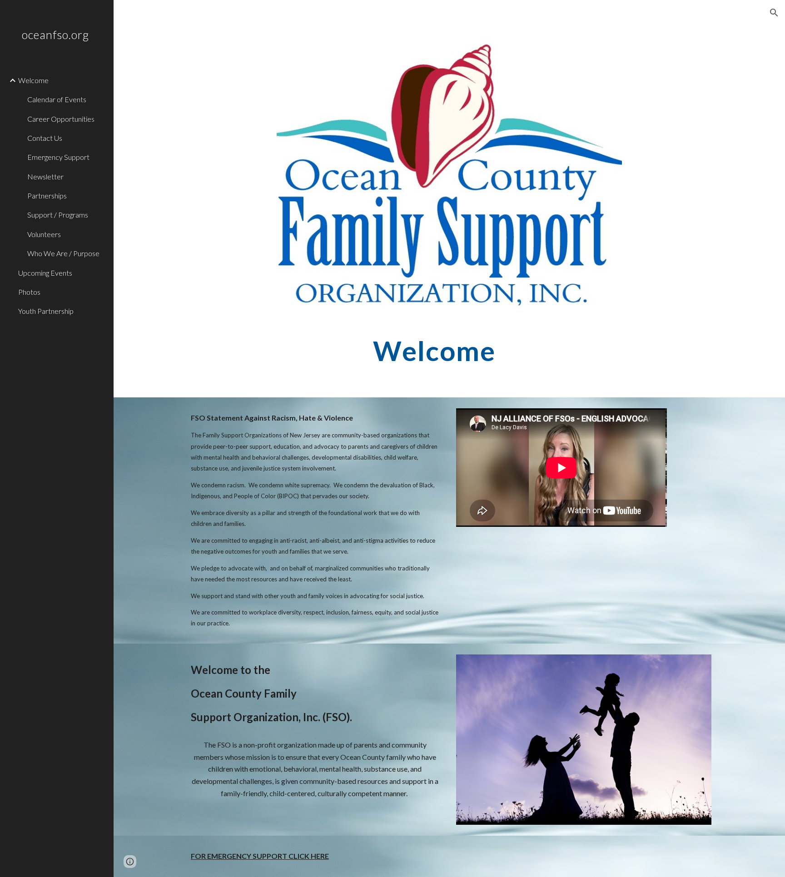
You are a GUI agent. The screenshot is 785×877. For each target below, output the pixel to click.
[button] (774, 13)
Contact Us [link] (44, 138)
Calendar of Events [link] (56, 99)
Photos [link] (29, 291)
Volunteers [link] (44, 234)
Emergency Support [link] (58, 157)
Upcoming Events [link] (45, 272)
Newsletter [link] (45, 176)
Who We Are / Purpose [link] (63, 253)
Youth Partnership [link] (46, 311)
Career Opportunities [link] (60, 118)
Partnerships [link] (47, 195)
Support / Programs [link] (57, 214)
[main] (449, 350)
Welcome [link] (33, 80)
